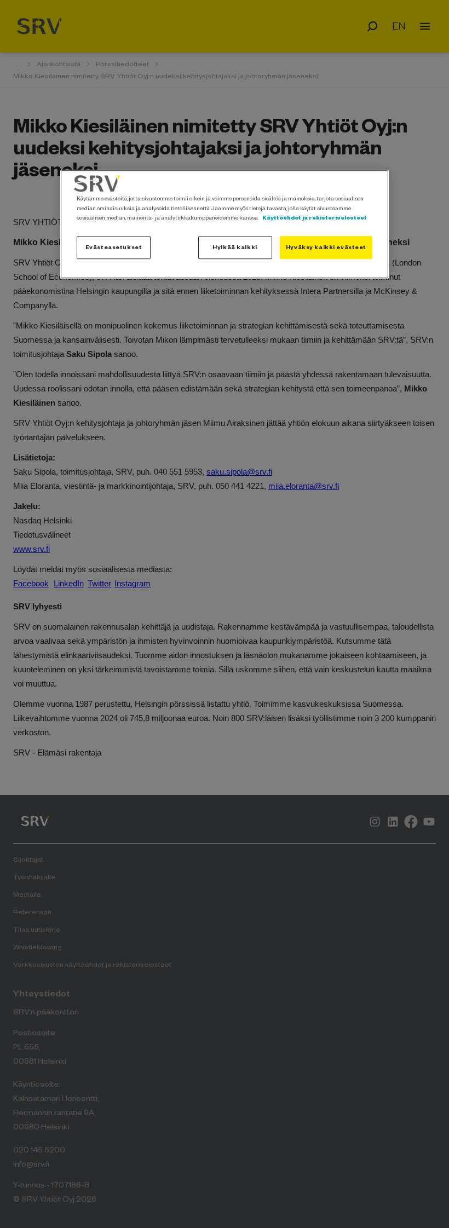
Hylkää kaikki (234, 247)
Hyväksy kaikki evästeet (326, 247)
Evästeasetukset (113, 247)
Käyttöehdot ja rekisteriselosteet (314, 217)
